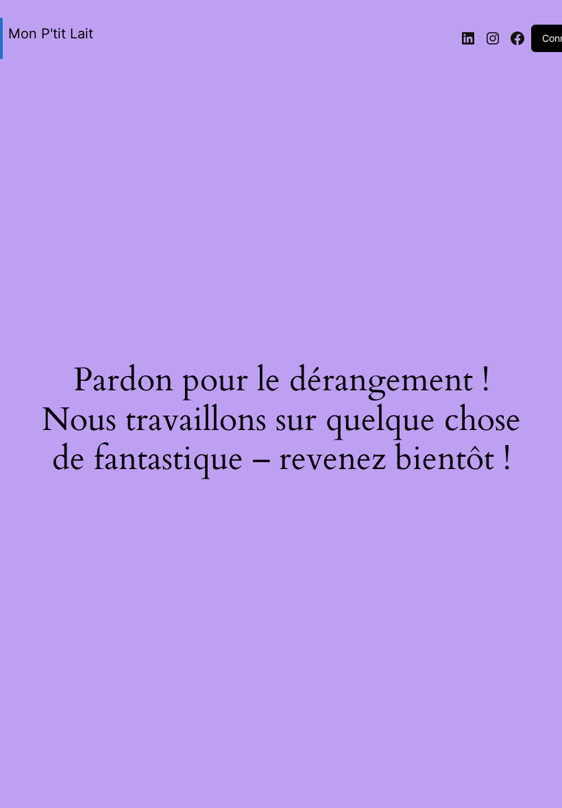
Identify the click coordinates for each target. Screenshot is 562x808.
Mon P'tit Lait (50, 33)
